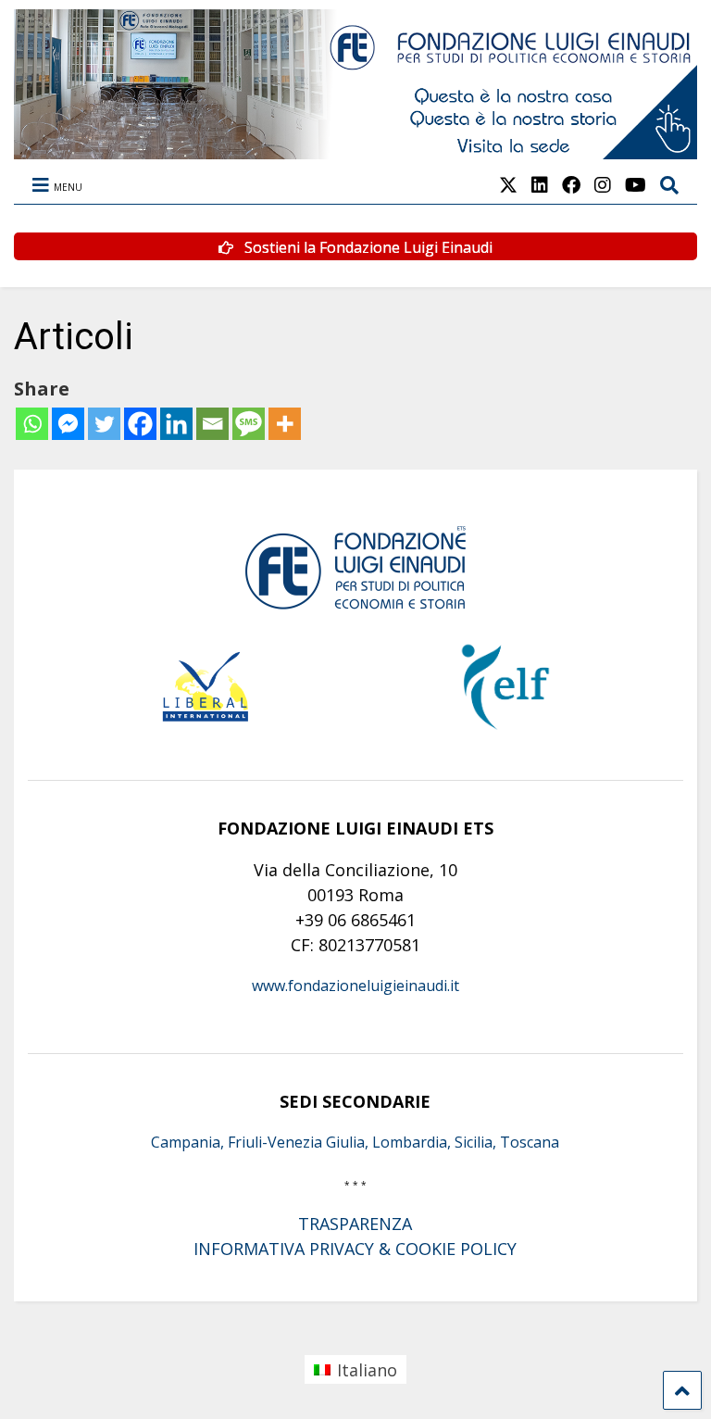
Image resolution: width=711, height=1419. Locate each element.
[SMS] (248, 424)
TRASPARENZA (355, 1223)
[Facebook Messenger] (68, 424)
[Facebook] (140, 424)
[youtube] (635, 185)
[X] (508, 185)
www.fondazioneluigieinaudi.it (355, 985)
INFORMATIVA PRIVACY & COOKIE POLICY (355, 1248)
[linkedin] (539, 185)
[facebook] (571, 185)
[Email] (212, 424)
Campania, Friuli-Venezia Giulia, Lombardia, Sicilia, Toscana (355, 1142)
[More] (284, 424)
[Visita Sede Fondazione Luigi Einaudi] (355, 150)
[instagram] (602, 185)
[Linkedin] (176, 424)
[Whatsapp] (32, 424)
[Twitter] (104, 424)
